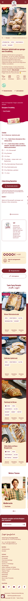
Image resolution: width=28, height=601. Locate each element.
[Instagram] (3, 587)
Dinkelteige (5, 572)
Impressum (8, 593)
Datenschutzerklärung (17, 593)
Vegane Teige (5, 571)
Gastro (4, 580)
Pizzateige (5, 558)
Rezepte (8, 37)
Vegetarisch (19, 42)
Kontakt (4, 551)
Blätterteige (5, 556)
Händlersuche (5, 549)
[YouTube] (14, 587)
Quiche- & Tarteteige (7, 563)
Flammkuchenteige (7, 560)
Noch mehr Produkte (7, 578)
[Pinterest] (9, 587)
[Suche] (25, 2)
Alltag (4, 45)
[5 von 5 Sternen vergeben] (15, 254)
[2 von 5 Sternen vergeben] (7, 254)
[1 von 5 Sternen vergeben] (4, 254)
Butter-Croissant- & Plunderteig (10, 569)
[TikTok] (19, 587)
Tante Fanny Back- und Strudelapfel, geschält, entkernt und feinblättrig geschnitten (15, 145)
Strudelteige (5, 565)
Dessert (10, 45)
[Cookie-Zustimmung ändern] (3, 596)
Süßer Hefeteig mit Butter (9, 567)
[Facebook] (24, 587)
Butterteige (5, 574)
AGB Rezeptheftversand (14, 595)
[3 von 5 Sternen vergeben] (10, 254)
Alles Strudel (15, 70)
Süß (12, 42)
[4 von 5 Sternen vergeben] (12, 254)
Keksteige (4, 576)
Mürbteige (4, 562)
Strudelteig (5, 42)
